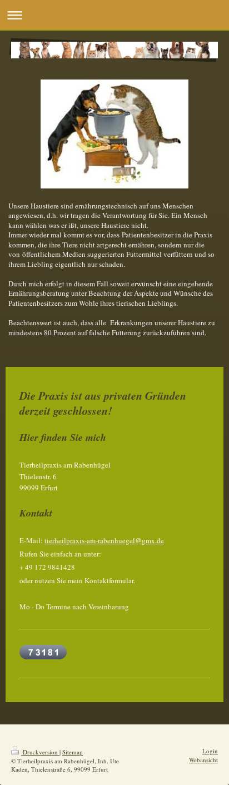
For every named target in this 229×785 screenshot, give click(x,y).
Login (210, 751)
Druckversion (40, 752)
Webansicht (203, 760)
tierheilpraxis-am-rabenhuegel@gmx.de (104, 540)
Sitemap (72, 752)
